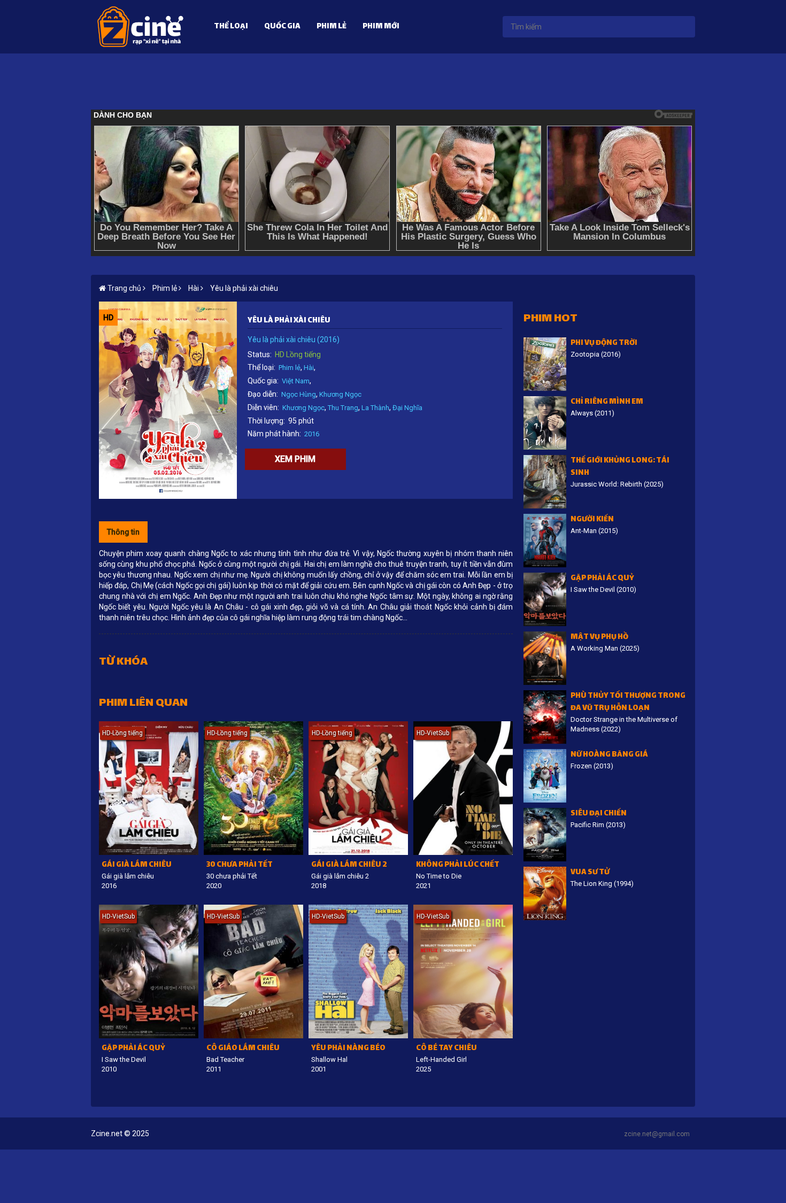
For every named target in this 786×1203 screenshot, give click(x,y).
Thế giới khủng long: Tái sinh (620, 467)
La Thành (375, 408)
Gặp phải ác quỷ (133, 1049)
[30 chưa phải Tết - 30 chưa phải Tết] (253, 788)
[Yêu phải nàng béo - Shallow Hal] (358, 971)
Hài (309, 368)
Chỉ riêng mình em (607, 402)
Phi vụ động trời (604, 343)
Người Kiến (592, 520)
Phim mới (381, 27)
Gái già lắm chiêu (137, 865)
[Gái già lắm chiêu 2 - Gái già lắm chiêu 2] (358, 788)
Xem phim (295, 459)
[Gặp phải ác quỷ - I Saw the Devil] (148, 971)
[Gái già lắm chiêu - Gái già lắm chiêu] (148, 788)
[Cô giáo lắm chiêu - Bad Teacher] (253, 971)
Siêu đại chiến (599, 814)
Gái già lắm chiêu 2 (349, 865)
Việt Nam (296, 381)
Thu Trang (343, 408)
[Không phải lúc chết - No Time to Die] (463, 788)
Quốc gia (282, 27)
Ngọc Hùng (298, 394)
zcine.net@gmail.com (657, 1134)
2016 (311, 434)
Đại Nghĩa (407, 408)
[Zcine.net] (140, 26)
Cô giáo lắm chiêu (243, 1049)
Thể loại (231, 27)
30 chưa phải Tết (239, 865)
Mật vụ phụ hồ (599, 637)
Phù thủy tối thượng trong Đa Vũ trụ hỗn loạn (628, 702)
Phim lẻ (331, 27)
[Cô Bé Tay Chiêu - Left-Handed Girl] (463, 971)
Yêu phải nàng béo (348, 1049)
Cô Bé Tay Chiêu (446, 1049)
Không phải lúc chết (457, 865)
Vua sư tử (590, 873)
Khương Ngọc (340, 394)
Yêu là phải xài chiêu (244, 288)
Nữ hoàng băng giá (609, 755)
